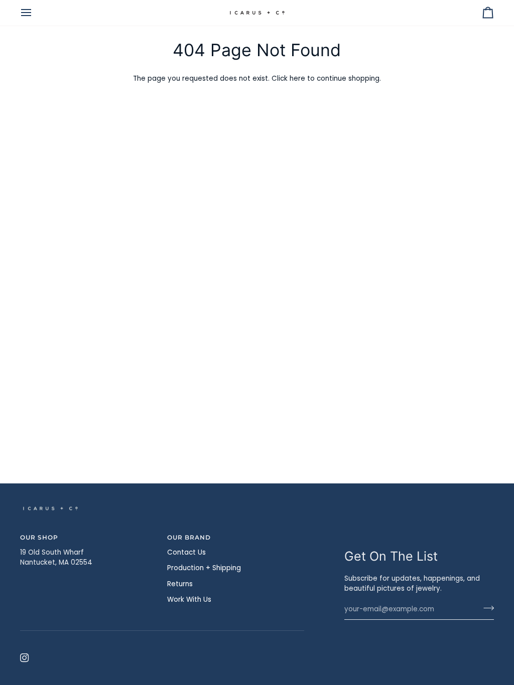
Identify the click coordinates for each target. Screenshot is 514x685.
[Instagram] (24, 657)
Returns (180, 584)
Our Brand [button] (189, 537)
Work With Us (189, 599)
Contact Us (186, 552)
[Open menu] (35, 13)
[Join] (485, 608)
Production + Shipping (204, 568)
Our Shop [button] (39, 537)
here (297, 78)
